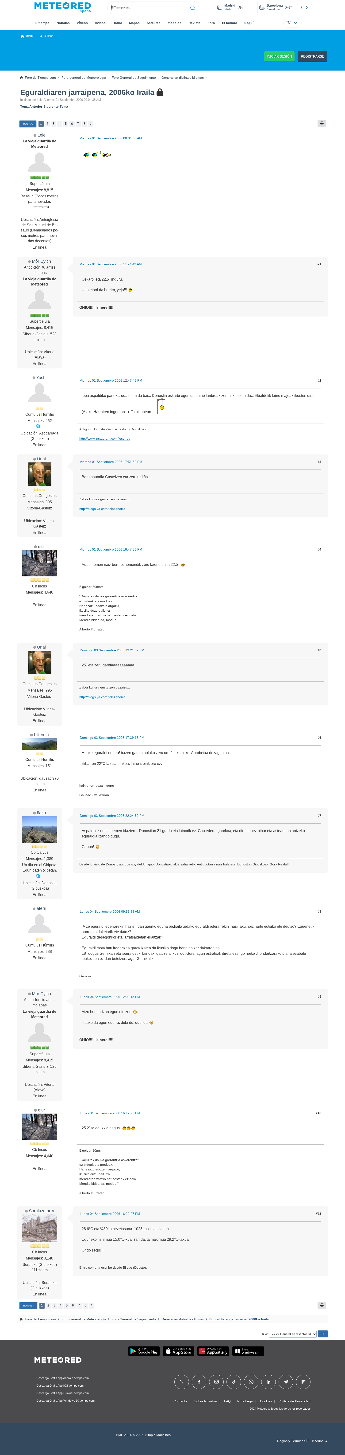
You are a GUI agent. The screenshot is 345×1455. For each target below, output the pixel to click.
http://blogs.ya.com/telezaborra (102, 509)
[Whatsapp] (251, 1382)
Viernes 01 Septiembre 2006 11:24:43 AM (111, 264)
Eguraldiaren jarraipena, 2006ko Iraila (87, 92)
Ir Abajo (28, 123)
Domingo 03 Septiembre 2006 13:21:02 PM (112, 650)
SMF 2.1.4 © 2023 (129, 1435)
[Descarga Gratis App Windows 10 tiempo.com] (248, 1351)
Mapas (134, 23)
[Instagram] (216, 1382)
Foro (211, 23)
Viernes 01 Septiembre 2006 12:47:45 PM (111, 380)
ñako (41, 812)
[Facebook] (199, 1382)
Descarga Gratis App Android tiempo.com (62, 1378)
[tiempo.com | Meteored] (57, 1359)
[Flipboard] (303, 1382)
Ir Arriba (28, 1305)
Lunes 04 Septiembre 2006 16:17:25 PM (110, 1113)
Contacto (180, 1401)
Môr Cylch (41, 261)
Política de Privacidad (294, 1401)
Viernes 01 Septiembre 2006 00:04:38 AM (111, 138)
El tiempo (42, 23)
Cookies (266, 1401)
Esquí (248, 23)
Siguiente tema (55, 106)
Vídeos (82, 23)
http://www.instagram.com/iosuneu (104, 438)
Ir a (264, 1334)
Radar (117, 23)
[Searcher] (193, 7)
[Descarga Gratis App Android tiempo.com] (144, 1351)
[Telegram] (286, 1382)
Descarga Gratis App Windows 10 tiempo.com (65, 1400)
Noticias (63, 23)
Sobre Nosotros (206, 1401)
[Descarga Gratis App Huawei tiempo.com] (213, 1351)
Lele (42, 135)
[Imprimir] (322, 123)
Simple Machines (158, 1435)
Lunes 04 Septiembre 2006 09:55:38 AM (110, 911)
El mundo (229, 23)
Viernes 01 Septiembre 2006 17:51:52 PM (111, 462)
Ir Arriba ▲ (320, 1441)
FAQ (227, 1401)
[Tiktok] (234, 1382)
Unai (41, 458)
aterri (41, 908)
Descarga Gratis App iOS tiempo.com (60, 1385)
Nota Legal (245, 1401)
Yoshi (41, 377)
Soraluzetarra (41, 1210)
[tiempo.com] (62, 7)
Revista (194, 23)
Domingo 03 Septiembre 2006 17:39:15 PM (112, 737)
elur (41, 546)
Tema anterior (31, 106)
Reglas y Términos (291, 1441)
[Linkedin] (268, 1382)
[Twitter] (182, 1382)
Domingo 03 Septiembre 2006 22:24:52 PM (112, 815)
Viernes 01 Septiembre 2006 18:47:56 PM (111, 549)
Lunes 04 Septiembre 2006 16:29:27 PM (110, 1214)
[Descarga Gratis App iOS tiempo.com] (178, 1351)
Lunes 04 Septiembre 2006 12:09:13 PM (110, 997)
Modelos (174, 23)
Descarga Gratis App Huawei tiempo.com (62, 1393)
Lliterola (41, 734)
